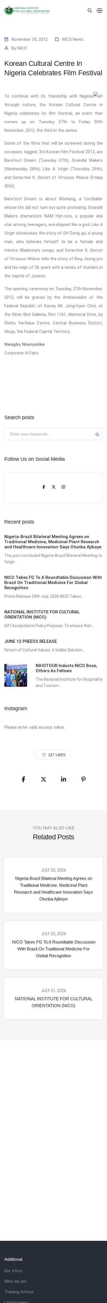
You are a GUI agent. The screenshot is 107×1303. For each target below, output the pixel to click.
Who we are (15, 1281)
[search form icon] (89, 10)
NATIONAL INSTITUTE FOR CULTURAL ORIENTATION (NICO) (53, 1002)
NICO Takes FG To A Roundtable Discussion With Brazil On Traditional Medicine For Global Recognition (53, 949)
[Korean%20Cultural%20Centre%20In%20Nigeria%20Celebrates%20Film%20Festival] (24, 779)
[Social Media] (44, 487)
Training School (18, 1291)
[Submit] (97, 435)
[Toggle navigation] (99, 11)
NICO (22, 48)
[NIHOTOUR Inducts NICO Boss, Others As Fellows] (15, 675)
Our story (13, 1270)
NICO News (72, 39)
